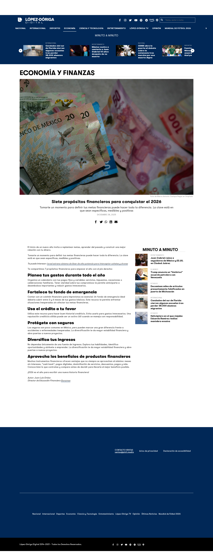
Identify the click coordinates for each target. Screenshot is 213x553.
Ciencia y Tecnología (91, 28)
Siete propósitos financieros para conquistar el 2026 (106, 201)
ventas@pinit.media (124, 452)
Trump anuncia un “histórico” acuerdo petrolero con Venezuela (167, 275)
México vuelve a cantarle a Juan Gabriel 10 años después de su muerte (100, 52)
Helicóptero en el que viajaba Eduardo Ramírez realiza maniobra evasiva (167, 319)
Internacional (38, 28)
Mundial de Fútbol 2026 (178, 28)
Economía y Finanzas (57, 73)
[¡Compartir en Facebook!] (96, 222)
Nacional (20, 28)
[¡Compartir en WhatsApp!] (106, 222)
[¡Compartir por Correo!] (116, 222)
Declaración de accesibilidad (177, 451)
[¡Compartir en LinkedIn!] (111, 222)
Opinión (156, 28)
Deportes (55, 28)
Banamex (65, 380)
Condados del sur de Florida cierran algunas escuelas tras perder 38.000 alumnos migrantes (54, 52)
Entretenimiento (116, 28)
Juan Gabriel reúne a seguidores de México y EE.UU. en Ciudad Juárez (167, 260)
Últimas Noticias (149, 514)
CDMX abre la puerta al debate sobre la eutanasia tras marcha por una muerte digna (147, 52)
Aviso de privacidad (148, 451)
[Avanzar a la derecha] (206, 28)
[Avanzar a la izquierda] (20, 50)
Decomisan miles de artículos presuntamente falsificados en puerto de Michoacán (167, 289)
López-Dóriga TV (139, 28)
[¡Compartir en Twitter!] (101, 222)
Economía (69, 28)
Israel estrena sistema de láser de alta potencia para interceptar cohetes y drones (87, 263)
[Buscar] (210, 28)
